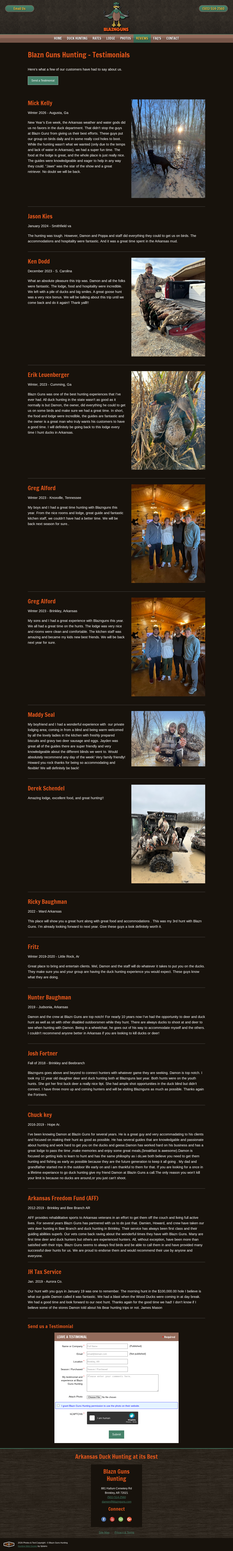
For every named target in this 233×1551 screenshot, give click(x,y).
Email (80, 1353)
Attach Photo (76, 1396)
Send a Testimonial (43, 80)
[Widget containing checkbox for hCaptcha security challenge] (112, 1417)
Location (78, 1361)
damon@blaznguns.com (116, 1501)
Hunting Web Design (27, 1546)
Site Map (104, 1532)
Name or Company (73, 1346)
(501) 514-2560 (213, 8)
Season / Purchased (72, 1369)
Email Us (20, 8)
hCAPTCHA (77, 1413)
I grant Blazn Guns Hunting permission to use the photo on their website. (100, 1405)
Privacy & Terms (124, 1532)
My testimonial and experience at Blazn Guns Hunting (72, 1380)
